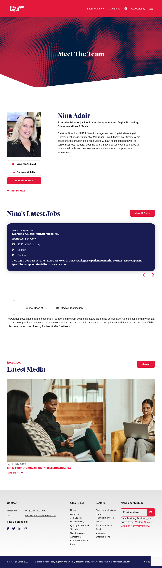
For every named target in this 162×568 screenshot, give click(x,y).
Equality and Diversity (65, 562)
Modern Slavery (144, 522)
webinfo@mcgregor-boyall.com (40, 515)
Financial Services (105, 517)
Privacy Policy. (141, 526)
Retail (98, 529)
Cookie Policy (49, 562)
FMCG (99, 521)
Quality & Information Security (117, 562)
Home (73, 510)
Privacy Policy (77, 521)
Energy (99, 514)
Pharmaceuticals (104, 525)
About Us (74, 514)
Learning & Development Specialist (35, 234)
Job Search (76, 517)
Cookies (125, 526)
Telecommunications (106, 510)
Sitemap (38, 562)
